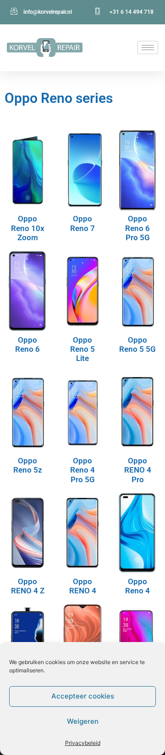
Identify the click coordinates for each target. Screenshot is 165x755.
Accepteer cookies (82, 696)
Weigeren (83, 721)
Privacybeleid (82, 742)
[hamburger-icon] (148, 47)
